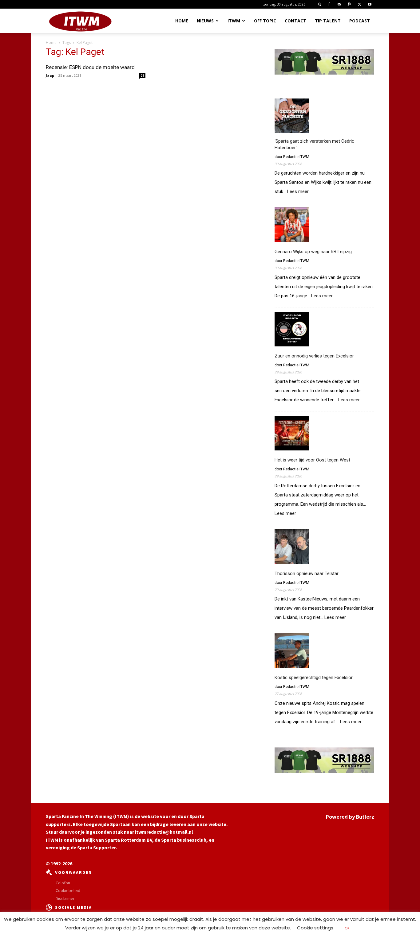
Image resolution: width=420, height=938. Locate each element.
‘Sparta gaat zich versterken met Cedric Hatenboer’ (314, 144)
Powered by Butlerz (350, 816)
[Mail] (339, 4)
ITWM (234, 21)
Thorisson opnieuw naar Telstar (307, 573)
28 (142, 75)
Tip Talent (328, 21)
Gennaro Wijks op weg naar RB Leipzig (313, 251)
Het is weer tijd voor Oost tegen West (312, 460)
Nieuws (205, 21)
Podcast (359, 21)
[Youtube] (369, 4)
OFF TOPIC (265, 21)
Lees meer (298, 192)
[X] (359, 4)
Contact (295, 21)
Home (181, 21)
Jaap (50, 75)
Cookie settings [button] (315, 927)
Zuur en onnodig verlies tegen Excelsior (314, 356)
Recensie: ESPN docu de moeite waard (90, 67)
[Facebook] (329, 4)
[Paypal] (349, 4)
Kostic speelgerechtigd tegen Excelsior (314, 677)
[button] (319, 4)
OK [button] (347, 928)
